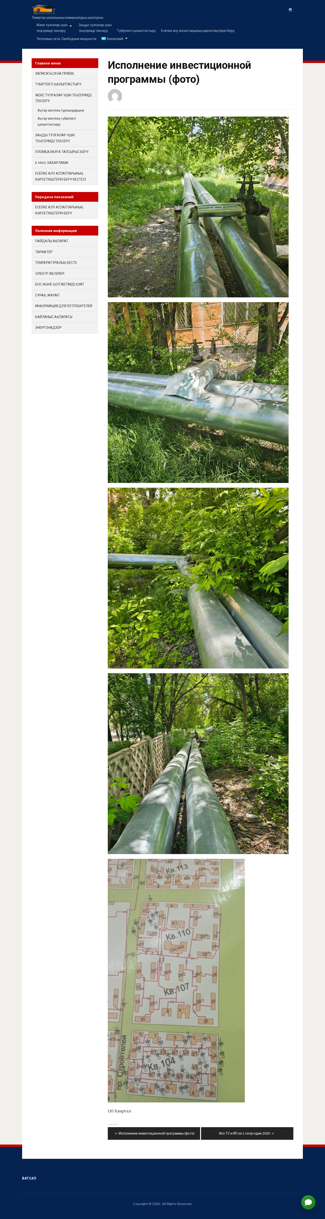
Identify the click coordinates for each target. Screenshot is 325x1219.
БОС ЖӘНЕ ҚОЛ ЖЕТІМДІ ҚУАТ (59, 284)
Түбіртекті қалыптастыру (136, 31)
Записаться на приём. (54, 73)
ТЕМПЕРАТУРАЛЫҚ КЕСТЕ (56, 263)
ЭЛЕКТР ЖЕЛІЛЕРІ (49, 273)
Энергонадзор (48, 327)
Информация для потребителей (63, 306)
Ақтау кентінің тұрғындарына (61, 110)
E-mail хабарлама (51, 163)
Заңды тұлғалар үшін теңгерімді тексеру (95, 28)
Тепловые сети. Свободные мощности (66, 39)
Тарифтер (44, 252)
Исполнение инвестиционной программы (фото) (156, 1133)
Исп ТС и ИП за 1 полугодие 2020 (244, 1133)
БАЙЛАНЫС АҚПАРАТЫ (53, 317)
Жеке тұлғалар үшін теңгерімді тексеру (52, 28)
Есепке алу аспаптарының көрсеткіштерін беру (198, 31)
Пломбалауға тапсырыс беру (62, 152)
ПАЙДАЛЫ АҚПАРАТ (51, 241)
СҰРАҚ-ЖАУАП (47, 295)
